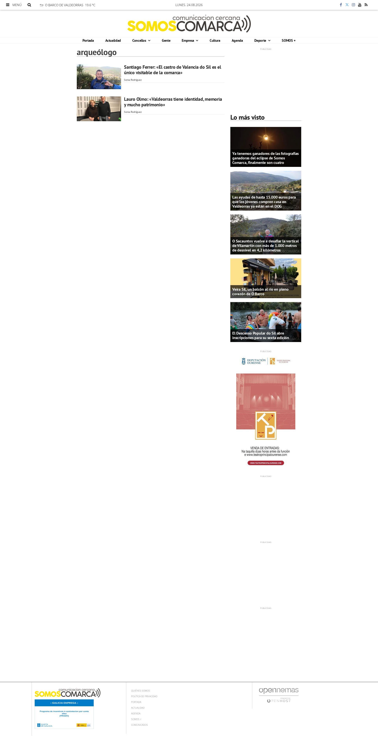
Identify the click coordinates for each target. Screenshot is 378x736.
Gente (166, 40)
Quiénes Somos (140, 690)
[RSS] (366, 5)
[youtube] (360, 5)
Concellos (139, 40)
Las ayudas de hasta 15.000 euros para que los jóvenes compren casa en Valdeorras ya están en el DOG (264, 202)
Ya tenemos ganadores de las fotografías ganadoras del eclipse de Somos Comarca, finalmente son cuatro (265, 158)
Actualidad (113, 40)
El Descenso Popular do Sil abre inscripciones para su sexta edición (260, 335)
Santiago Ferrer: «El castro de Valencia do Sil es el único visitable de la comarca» (172, 70)
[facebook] (341, 5)
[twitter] (347, 5)
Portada (88, 40)
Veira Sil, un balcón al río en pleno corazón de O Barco (260, 291)
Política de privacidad (144, 696)
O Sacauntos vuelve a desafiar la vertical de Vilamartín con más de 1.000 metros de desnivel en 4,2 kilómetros (265, 246)
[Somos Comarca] (189, 23)
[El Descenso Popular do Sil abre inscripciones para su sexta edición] (265, 322)
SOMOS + (288, 40)
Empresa (188, 40)
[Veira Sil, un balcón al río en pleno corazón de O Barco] (265, 278)
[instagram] (353, 5)
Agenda (237, 40)
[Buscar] (29, 5)
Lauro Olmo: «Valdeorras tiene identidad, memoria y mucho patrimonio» (173, 102)
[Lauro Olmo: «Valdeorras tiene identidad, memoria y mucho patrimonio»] (99, 108)
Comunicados (139, 725)
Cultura (215, 40)
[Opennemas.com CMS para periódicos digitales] (278, 695)
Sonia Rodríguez (133, 79)
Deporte (260, 40)
